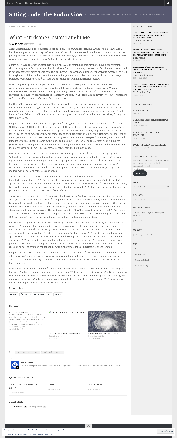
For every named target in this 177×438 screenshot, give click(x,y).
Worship (147, 89)
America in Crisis (140, 50)
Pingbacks (38, 407)
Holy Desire (147, 35)
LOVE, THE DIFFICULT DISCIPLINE (149, 145)
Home (10, 3)
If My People (139, 58)
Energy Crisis (20, 352)
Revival (165, 52)
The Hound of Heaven (143, 40)
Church (136, 52)
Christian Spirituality (157, 33)
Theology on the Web (144, 235)
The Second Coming (148, 69)
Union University (142, 221)
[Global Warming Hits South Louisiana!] (67, 321)
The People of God (142, 92)
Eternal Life (152, 67)
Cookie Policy (49, 434)
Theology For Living (142, 38)
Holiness (137, 35)
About (19, 3)
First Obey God (95, 385)
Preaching (158, 35)
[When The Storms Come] (29, 320)
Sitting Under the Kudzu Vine (45, 14)
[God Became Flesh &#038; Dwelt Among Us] (107, 321)
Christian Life (17, 26)
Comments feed (142, 260)
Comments (19, 407)
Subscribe (140, 173)
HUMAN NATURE (141, 110)
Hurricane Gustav (33, 352)
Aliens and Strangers (143, 75)
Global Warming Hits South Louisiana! (64, 334)
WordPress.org (141, 265)
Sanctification (140, 55)
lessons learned (47, 352)
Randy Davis (17, 44)
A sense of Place (140, 84)
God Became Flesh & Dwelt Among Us (103, 334)
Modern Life (58, 352)
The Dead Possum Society (36, 3)
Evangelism (146, 52)
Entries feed (140, 254)
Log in (138, 249)
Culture (31, 26)
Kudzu (51, 385)
